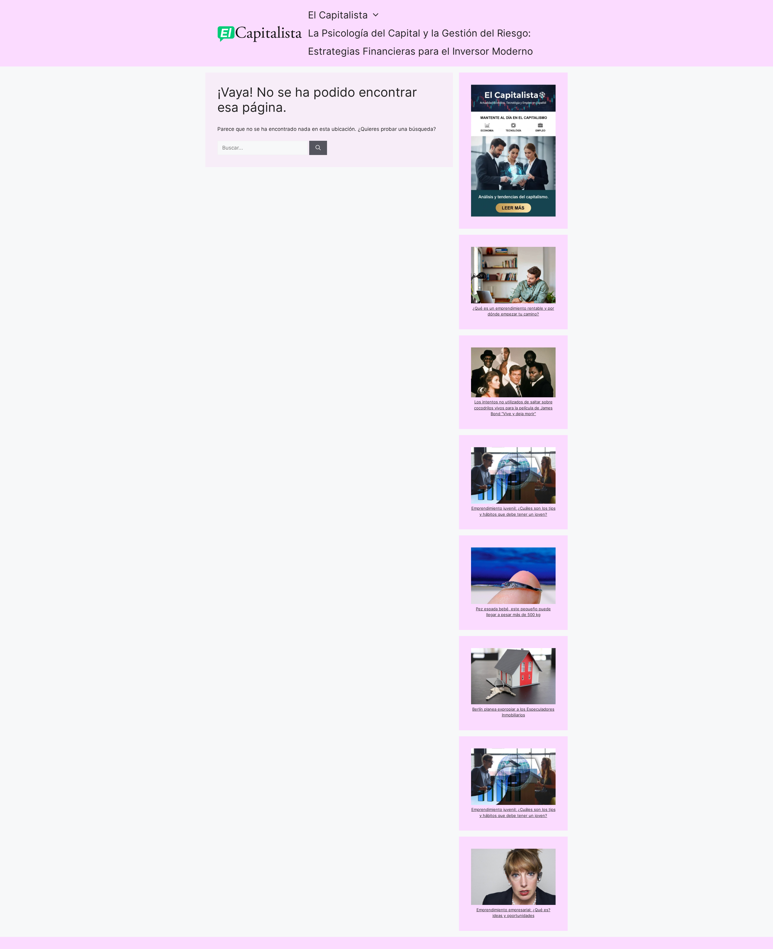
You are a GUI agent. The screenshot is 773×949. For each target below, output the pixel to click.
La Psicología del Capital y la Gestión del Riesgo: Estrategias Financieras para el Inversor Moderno (420, 42)
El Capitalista (338, 15)
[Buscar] (318, 148)
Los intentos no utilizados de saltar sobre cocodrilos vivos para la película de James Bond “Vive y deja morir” (513, 407)
